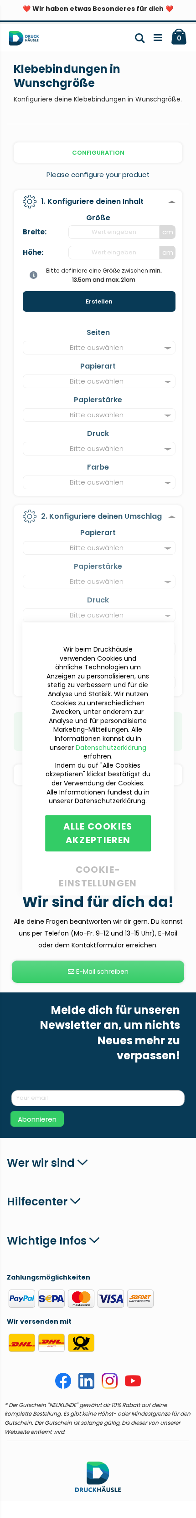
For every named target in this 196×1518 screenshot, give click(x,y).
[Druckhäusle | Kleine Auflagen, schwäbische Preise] (27, 40)
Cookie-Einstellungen (98, 868)
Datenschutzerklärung (111, 747)
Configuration (98, 152)
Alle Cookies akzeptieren (97, 833)
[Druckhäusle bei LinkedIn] (86, 1386)
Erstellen (99, 301)
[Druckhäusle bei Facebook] (63, 1386)
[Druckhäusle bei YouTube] (133, 1386)
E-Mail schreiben (101, 971)
